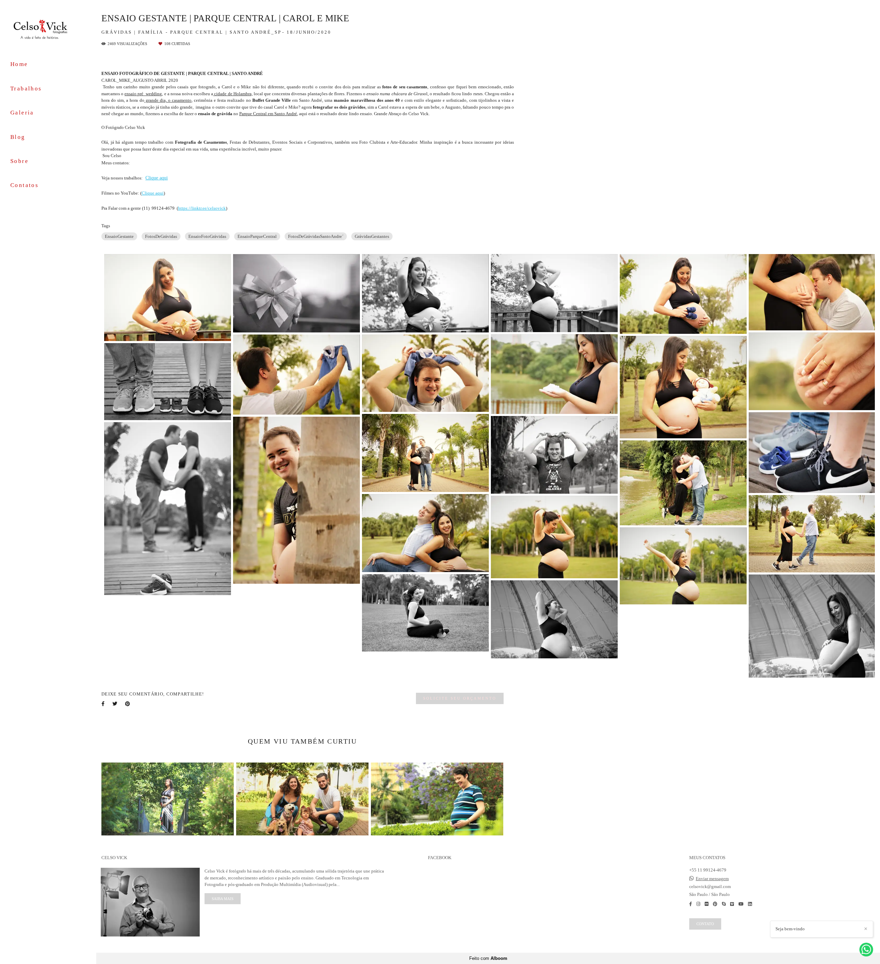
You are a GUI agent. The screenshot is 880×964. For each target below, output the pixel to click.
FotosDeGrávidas (161, 236)
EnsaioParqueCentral (257, 236)
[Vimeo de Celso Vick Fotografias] (732, 904)
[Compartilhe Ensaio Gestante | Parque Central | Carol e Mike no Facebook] (103, 703)
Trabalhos (26, 88)
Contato (705, 924)
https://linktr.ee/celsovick (202, 208)
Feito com (488, 958)
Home (19, 64)
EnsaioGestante (119, 236)
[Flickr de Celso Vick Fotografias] (706, 904)
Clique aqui (156, 178)
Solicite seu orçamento (459, 698)
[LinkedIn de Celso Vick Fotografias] (750, 904)
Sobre (19, 161)
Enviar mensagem (712, 878)
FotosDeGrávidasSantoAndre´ (315, 236)
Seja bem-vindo (790, 928)
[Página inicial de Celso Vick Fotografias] (48, 29)
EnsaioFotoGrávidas (207, 236)
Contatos (24, 185)
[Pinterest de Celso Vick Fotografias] (715, 904)
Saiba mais (222, 899)
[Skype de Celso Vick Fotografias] (724, 904)
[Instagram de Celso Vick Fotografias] (698, 904)
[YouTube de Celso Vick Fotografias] (741, 904)
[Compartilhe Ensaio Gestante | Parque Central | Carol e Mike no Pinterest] (128, 703)
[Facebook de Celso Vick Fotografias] (690, 904)
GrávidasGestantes (372, 236)
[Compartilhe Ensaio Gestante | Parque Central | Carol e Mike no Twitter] (115, 703)
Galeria (22, 112)
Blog (17, 137)
